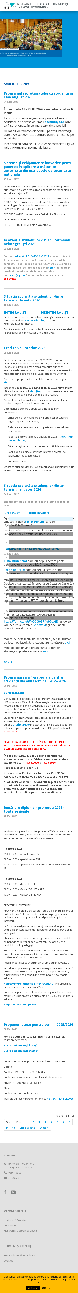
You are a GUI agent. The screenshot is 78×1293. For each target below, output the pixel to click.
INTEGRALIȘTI (16, 312)
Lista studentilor (15, 561)
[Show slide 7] (41, 565)
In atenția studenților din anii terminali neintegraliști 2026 (37, 242)
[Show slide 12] (41, 603)
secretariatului (34, 320)
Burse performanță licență (21, 1045)
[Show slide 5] (41, 550)
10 (13, 1127)
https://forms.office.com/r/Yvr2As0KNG (29, 983)
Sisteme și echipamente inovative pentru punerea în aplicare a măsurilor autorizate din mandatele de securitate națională (38, 168)
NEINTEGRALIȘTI (55, 312)
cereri (52, 267)
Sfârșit (44, 1127)
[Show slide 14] (41, 618)
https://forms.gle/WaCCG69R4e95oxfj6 (31, 621)
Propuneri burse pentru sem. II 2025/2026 (38, 1024)
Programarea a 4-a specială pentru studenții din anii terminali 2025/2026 (35, 679)
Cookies (8, 1260)
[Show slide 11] (41, 595)
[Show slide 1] (41, 519)
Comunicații (10, 1225)
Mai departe (27, 1127)
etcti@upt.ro (54, 122)
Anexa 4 (40, 625)
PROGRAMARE (14, 693)
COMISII (8, 662)
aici (6, 382)
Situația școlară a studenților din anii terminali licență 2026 (35, 298)
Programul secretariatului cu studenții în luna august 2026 (38, 95)
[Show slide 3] (41, 534)
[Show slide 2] (41, 527)
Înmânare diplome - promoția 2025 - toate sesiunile (34, 809)
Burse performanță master (21, 1050)
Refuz (47, 1288)
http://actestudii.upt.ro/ (20, 1004)
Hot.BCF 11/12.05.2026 (60, 1098)
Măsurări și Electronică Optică (20, 1230)
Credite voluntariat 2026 (24, 348)
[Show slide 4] (41, 542)
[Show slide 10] (41, 588)
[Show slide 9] (41, 580)
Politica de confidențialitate (19, 1255)
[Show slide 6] (41, 557)
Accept (34, 1288)
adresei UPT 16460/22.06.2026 (32, 256)
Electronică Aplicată (15, 1220)
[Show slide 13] (41, 610)
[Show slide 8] (41, 572)
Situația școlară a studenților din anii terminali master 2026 (35, 487)
